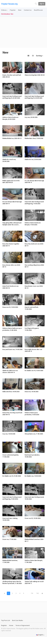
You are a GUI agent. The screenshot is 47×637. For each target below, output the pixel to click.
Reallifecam (38, 10)
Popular (13, 10)
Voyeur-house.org (9, 4)
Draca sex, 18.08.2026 (31, 391)
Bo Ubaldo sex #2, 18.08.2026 (11, 476)
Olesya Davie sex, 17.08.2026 (34, 434)
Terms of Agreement (23, 625)
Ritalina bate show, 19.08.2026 (34, 138)
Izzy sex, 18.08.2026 (8, 434)
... (27, 593)
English (40, 635)
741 (32, 593)
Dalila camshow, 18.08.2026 (10, 391)
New (19, 10)
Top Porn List (5, 620)
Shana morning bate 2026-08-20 (34, 75)
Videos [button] (3, 10)
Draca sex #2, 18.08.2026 (10, 307)
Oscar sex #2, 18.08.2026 (32, 518)
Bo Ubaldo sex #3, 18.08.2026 (34, 370)
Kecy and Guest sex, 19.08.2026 (12, 349)
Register (4, 625)
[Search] (36, 4)
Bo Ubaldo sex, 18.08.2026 (33, 476)
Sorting (39, 56)
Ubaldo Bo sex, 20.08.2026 (33, 159)
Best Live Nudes (17, 620)
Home (11, 625)
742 (37, 593)
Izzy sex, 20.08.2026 (31, 117)
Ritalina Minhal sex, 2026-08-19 (11, 138)
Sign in (42, 4)
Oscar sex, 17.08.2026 (9, 539)
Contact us (27, 10)
